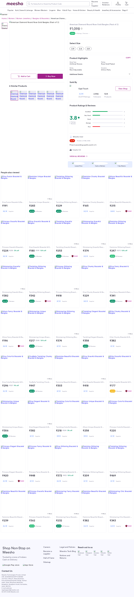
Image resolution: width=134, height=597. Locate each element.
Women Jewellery (23, 18)
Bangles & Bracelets (41, 18)
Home (4, 18)
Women (11, 18)
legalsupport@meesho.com (10, 590)
